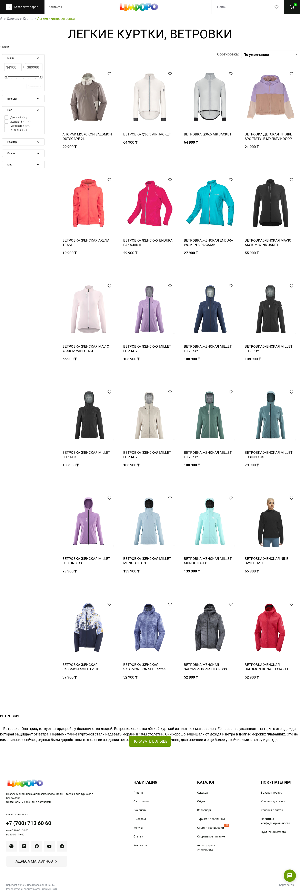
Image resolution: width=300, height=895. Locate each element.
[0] (274, 7)
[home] (1, 18)
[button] (109, 73)
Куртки (28, 19)
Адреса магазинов (34, 861)
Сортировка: (228, 54)
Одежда (13, 19)
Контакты (55, 7)
